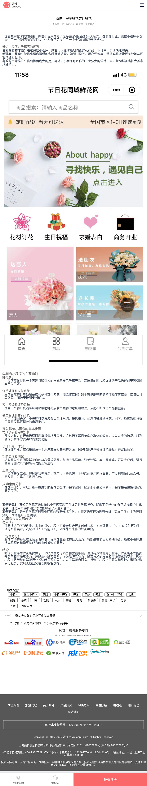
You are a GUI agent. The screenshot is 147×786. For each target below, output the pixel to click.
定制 (79, 600)
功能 (46, 600)
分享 (123, 600)
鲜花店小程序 (115, 594)
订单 (35, 600)
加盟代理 (31, 705)
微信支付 (26, 606)
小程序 (14, 594)
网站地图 (73, 712)
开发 (76, 594)
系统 (24, 600)
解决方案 (83, 705)
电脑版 (117, 705)
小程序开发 (61, 594)
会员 (131, 594)
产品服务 (66, 705)
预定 (98, 594)
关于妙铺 (48, 705)
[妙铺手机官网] (12, 5)
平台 (87, 594)
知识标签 (133, 705)
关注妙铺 (101, 705)
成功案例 (13, 705)
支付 (13, 606)
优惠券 (92, 600)
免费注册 (110, 779)
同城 (45, 594)
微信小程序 (30, 594)
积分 (57, 600)
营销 (68, 600)
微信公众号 (108, 600)
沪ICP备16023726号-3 (114, 745)
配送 (13, 600)
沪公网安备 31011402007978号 (81, 745)
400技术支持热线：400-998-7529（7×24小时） (73, 724)
